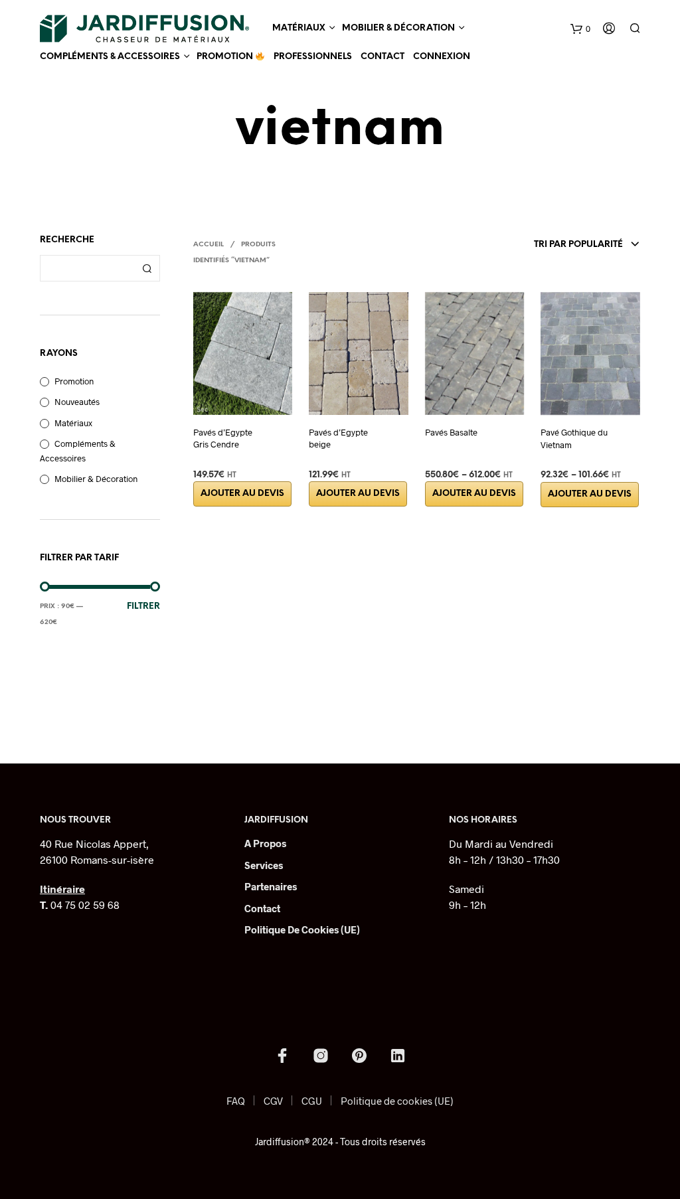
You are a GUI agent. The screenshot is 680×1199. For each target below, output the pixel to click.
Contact (382, 56)
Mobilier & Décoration (398, 28)
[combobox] (546, 245)
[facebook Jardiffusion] (282, 1056)
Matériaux (298, 28)
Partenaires (270, 886)
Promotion (226, 56)
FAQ (235, 1101)
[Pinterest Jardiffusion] (359, 1056)
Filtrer (143, 606)
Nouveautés (77, 401)
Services (263, 865)
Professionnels (313, 56)
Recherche (146, 268)
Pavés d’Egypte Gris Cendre (222, 438)
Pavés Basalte (451, 432)
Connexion (441, 56)
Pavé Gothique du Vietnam (574, 438)
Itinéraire (62, 888)
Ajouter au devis (242, 493)
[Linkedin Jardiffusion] (398, 1056)
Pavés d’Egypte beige (338, 438)
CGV (273, 1101)
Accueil (208, 244)
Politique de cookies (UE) (302, 929)
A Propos (265, 843)
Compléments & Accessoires (110, 56)
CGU (311, 1101)
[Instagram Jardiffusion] (321, 1056)
